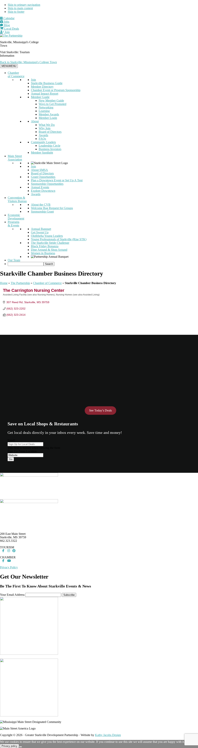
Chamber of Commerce (16, 74)
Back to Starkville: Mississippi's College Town (28, 62)
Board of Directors (50, 131)
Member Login (48, 117)
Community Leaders (43, 142)
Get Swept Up (40, 232)
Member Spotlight (42, 152)
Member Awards (49, 114)
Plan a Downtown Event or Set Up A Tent (57, 180)
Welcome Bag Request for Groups (52, 208)
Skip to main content (20, 8)
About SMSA (39, 170)
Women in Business (43, 253)
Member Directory (42, 86)
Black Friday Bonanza (44, 246)
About (35, 121)
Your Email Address (12, 594)
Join (7, 32)
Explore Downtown (43, 190)
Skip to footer (16, 11)
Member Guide (40, 97)
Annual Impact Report (44, 93)
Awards (43, 135)
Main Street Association (15, 157)
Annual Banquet (41, 229)
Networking (46, 107)
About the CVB (40, 204)
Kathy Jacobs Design (108, 735)
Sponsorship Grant (42, 211)
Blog (6, 25)
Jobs (6, 21)
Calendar (9, 18)
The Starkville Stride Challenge (50, 242)
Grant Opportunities (43, 176)
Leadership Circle (49, 145)
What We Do (47, 124)
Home (4, 283)
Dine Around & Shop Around (49, 249)
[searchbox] (26, 264)
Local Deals (11, 28)
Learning (44, 111)
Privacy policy (9, 746)
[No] (20, 746)
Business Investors (50, 149)
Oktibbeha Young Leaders (47, 235)
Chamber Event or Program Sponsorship (55, 90)
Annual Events (40, 187)
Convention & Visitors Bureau (17, 199)
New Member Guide (51, 100)
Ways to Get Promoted (52, 104)
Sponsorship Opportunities (47, 183)
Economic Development (16, 216)
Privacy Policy (9, 567)
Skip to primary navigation (24, 4)
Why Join (44, 128)
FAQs (42, 138)
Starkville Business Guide (46, 83)
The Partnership (20, 283)
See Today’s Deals (100, 410)
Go (10, 459)
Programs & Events (13, 223)
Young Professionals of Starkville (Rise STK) (58, 239)
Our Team (14, 260)
